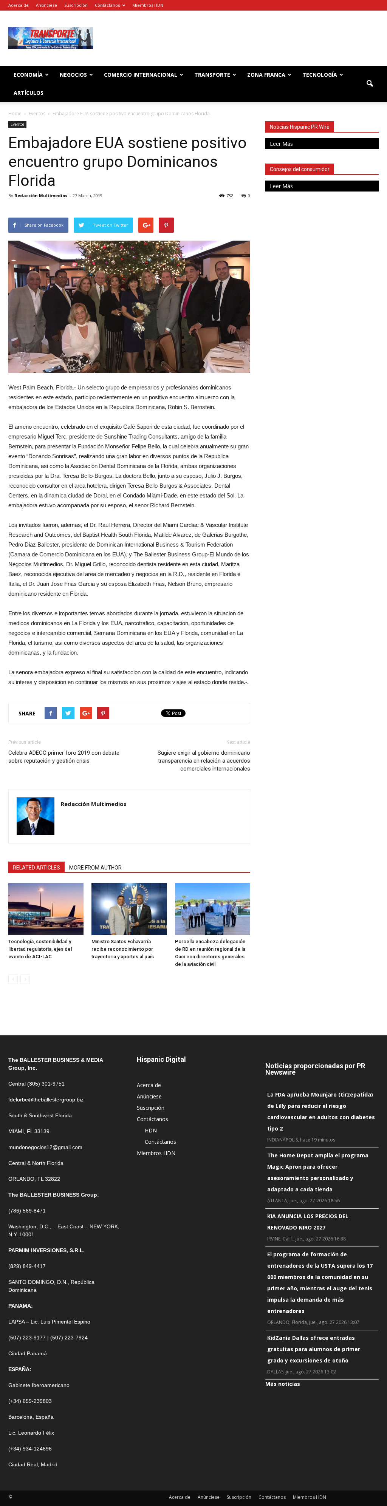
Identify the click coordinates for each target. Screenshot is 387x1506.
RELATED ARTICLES (36, 868)
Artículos (28, 92)
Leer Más (281, 143)
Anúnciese (46, 5)
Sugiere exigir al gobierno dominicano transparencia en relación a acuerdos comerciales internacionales (204, 760)
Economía (28, 74)
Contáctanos (107, 5)
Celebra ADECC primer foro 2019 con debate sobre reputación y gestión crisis (63, 756)
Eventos (17, 124)
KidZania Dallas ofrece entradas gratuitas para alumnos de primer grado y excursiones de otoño (313, 1349)
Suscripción (76, 5)
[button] (370, 84)
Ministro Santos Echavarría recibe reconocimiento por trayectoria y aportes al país (122, 949)
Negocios (73, 74)
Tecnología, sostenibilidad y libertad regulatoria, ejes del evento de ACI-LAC (40, 949)
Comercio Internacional (140, 74)
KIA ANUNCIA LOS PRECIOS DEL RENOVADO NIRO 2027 (307, 1222)
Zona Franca (266, 74)
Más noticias (282, 1383)
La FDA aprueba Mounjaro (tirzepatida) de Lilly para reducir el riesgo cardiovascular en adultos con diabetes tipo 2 (321, 1111)
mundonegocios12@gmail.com (45, 1147)
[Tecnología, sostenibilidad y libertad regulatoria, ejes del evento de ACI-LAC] (46, 909)
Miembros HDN (147, 5)
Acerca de (18, 5)
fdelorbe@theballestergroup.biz (46, 1100)
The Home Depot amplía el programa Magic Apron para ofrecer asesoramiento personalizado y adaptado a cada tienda (317, 1172)
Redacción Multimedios (40, 195)
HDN (151, 1130)
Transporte (212, 74)
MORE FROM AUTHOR (95, 868)
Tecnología (319, 74)
